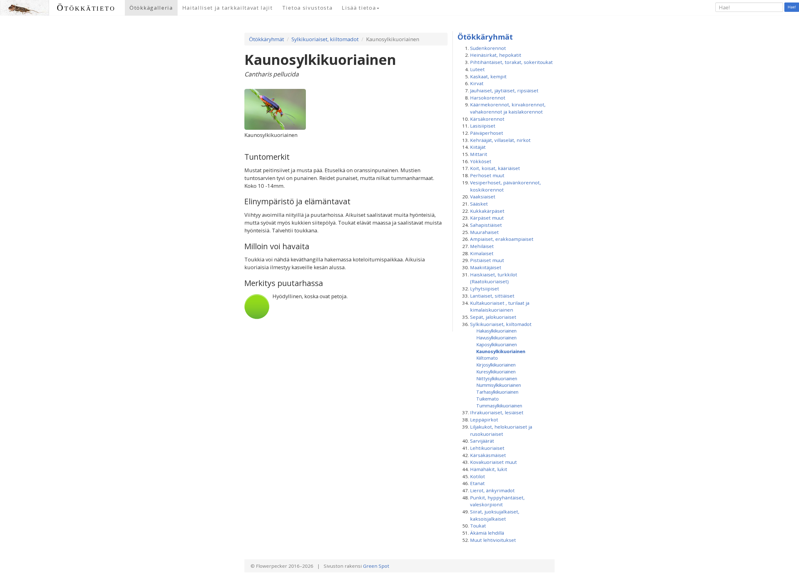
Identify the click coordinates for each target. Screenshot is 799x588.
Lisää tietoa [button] (359, 7)
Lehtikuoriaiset (487, 448)
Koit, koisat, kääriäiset (495, 168)
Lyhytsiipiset (484, 288)
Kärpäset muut (487, 218)
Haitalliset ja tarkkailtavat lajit (227, 7)
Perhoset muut (487, 175)
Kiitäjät (478, 147)
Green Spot (376, 566)
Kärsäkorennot (487, 119)
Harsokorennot (487, 98)
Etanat (477, 483)
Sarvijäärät (482, 441)
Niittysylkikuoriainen (496, 378)
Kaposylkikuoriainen (496, 344)
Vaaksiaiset (482, 196)
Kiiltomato (487, 358)
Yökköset (480, 161)
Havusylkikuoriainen (496, 337)
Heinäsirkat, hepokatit (495, 55)
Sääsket (479, 204)
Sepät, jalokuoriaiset (493, 317)
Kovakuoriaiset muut (493, 462)
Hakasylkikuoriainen (496, 331)
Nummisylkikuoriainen (498, 385)
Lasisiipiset (482, 126)
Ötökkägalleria (151, 7)
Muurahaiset (484, 232)
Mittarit (478, 154)
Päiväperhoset (486, 133)
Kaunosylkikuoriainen (500, 351)
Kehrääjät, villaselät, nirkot (500, 140)
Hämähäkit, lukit (488, 469)
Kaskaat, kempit (488, 76)
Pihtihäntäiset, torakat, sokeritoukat (511, 62)
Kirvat (476, 83)
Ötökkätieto (86, 7)
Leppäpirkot (484, 419)
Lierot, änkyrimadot (492, 490)
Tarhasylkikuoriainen (497, 392)
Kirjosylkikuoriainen (496, 365)
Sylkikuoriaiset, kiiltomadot (325, 39)
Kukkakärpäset (487, 211)
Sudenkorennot (488, 48)
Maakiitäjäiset (485, 267)
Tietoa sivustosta (307, 7)
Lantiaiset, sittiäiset (492, 296)
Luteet (477, 69)
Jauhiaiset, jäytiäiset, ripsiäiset (504, 90)
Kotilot (477, 476)
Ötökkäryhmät (266, 39)
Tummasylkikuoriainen (499, 405)
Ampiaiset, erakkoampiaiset (501, 239)
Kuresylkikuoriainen (496, 371)
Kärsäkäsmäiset (488, 455)
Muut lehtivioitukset (493, 540)
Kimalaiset (481, 253)
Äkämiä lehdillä (487, 533)
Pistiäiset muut (487, 260)
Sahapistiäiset (486, 225)
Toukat (478, 525)
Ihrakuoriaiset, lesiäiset (496, 412)
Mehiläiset (482, 246)
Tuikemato (487, 399)
